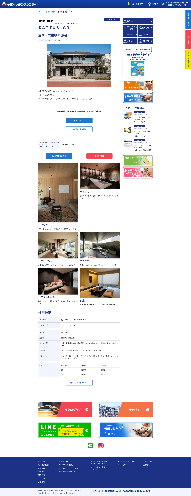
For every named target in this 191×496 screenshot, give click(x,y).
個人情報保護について (112, 491)
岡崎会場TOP (50, 12)
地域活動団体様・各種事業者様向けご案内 (137, 491)
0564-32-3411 (70, 144)
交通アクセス (97, 491)
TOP (41, 12)
